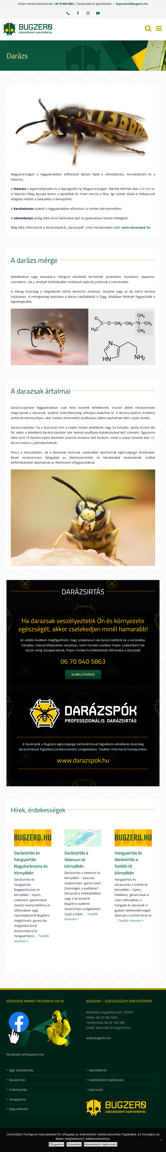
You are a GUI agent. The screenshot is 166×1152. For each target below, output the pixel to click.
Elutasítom (74, 1144)
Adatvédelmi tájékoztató (106, 1080)
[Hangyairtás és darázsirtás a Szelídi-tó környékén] (133, 837)
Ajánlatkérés (98, 1070)
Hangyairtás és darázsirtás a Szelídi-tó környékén (128, 862)
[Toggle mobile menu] (159, 28)
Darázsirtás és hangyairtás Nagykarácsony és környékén (31, 862)
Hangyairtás (17, 1099)
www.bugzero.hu (98, 1038)
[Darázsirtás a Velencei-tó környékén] (83, 837)
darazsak (59, 452)
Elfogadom (56, 1144)
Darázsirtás (17, 1080)
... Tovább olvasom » (129, 920)
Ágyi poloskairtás (21, 1070)
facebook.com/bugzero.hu (25, 1054)
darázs (86, 174)
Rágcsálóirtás (18, 1109)
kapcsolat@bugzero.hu (132, 4)
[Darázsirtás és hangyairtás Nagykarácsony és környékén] (32, 837)
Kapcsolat (96, 1090)
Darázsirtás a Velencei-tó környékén (76, 859)
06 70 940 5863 (64, 4)
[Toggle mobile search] (148, 28)
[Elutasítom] (160, 1140)
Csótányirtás (18, 1090)
